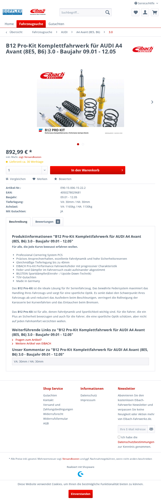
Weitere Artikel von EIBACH (33, 343)
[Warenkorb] (155, 12)
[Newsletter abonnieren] (151, 429)
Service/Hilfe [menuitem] (146, 3)
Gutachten (50, 395)
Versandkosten (71, 458)
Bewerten (64, 179)
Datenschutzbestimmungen (136, 442)
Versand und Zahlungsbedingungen (58, 407)
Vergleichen (17, 179)
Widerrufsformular (55, 418)
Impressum (87, 400)
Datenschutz (88, 395)
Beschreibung (18, 221)
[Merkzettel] (135, 12)
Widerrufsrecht (53, 414)
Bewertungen (47, 221)
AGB (46, 423)
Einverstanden (80, 494)
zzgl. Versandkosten (30, 157)
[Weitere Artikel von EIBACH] (143, 49)
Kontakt (48, 400)
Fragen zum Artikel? (28, 340)
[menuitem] (85, 12)
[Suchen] (107, 12)
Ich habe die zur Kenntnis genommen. (136, 441)
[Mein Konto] (145, 12)
